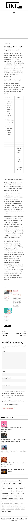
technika (18, 506)
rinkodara (16, 503)
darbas (8, 483)
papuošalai (4, 498)
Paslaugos (7, 325)
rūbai (22, 503)
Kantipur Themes (21, 519)
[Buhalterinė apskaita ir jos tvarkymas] (8, 292)
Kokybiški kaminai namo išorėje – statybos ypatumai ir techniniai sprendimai (13, 464)
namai (18, 493)
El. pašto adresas (6, 378)
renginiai (16, 501)
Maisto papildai (5, 493)
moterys (12, 493)
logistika (20, 491)
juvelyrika (10, 488)
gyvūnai (22, 486)
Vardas (4, 371)
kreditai (3, 491)
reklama (3, 501)
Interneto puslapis (6, 385)
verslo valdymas (10, 508)
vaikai (3, 508)
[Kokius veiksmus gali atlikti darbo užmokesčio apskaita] (8, 310)
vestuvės (17, 508)
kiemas (16, 488)
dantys (3, 483)
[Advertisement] (14, 26)
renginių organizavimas (7, 503)
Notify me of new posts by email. (11, 404)
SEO (3, 506)
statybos (13, 506)
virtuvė (23, 508)
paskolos (21, 498)
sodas (8, 506)
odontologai (8, 496)
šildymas (4, 511)
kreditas (9, 491)
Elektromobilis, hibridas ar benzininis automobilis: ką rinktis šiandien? (13, 452)
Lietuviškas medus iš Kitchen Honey (16, 469)
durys (20, 483)
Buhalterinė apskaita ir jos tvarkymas (7, 296)
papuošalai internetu (13, 498)
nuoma (23, 493)
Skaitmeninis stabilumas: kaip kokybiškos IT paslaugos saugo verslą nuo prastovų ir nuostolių (13, 440)
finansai (3, 486)
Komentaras (5, 351)
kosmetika (22, 488)
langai (14, 491)
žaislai (9, 511)
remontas (9, 501)
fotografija (10, 486)
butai (20, 481)
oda (3, 496)
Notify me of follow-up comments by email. (14, 401)
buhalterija (4, 481)
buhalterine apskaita (13, 481)
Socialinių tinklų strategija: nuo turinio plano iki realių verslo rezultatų (12, 428)
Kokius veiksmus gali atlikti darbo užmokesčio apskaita (7, 315)
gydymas (16, 486)
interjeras (4, 488)
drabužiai (14, 483)
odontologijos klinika (18, 496)
